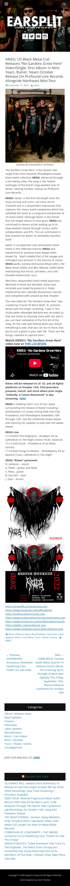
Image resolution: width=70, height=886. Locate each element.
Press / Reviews (13, 740)
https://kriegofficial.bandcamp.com (26, 606)
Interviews (52, 634)
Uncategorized (13, 747)
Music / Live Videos (24, 637)
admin (36, 85)
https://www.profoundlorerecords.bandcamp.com (35, 617)
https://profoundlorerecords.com (25, 614)
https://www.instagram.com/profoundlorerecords (35, 621)
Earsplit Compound (34, 875)
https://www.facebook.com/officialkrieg (28, 610)
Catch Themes (43, 879)
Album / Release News (19, 634)
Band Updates (39, 634)
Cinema (9, 721)
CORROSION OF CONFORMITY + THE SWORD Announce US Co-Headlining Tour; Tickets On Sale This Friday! (34, 835)
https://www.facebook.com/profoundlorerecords (34, 629)
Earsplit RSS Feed (36, 777)
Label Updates (13, 728)
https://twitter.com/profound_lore (25, 625)
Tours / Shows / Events (46, 637)
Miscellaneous (13, 732)
